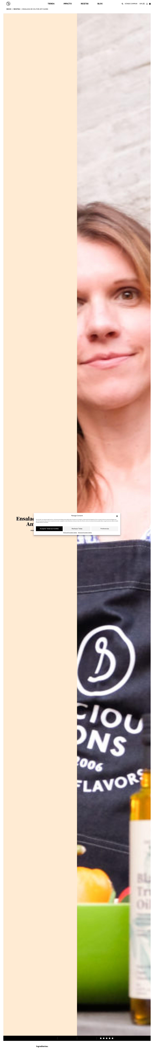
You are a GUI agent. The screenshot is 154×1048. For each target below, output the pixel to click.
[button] (117, 516)
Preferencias (105, 529)
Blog (100, 4)
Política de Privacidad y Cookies (70, 532)
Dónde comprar (131, 4)
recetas (17, 9)
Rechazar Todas (77, 529)
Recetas (84, 4)
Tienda (51, 4)
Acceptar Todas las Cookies (49, 529)
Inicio (8, 9)
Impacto (68, 4)
